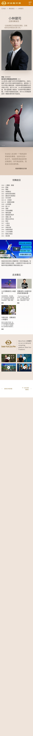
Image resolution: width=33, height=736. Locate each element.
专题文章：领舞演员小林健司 (8, 318)
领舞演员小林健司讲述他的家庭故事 (24, 292)
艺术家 (3, 8)
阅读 (2, 303)
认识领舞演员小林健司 (8, 292)
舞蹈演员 (12, 8)
